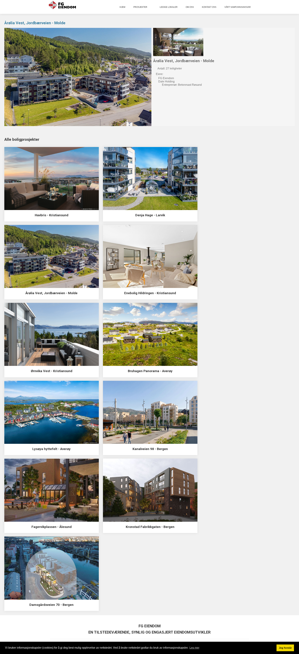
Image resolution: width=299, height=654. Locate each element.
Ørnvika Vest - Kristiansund (51, 371)
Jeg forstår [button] (285, 647)
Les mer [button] (194, 647)
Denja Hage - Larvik (150, 215)
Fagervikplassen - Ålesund (51, 527)
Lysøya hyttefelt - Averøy (51, 449)
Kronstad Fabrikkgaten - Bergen (150, 527)
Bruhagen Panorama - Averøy (150, 371)
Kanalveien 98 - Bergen (150, 449)
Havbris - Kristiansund (51, 215)
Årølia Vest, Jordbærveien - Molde (34, 23)
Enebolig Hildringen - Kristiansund (150, 293)
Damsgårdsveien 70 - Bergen (51, 605)
